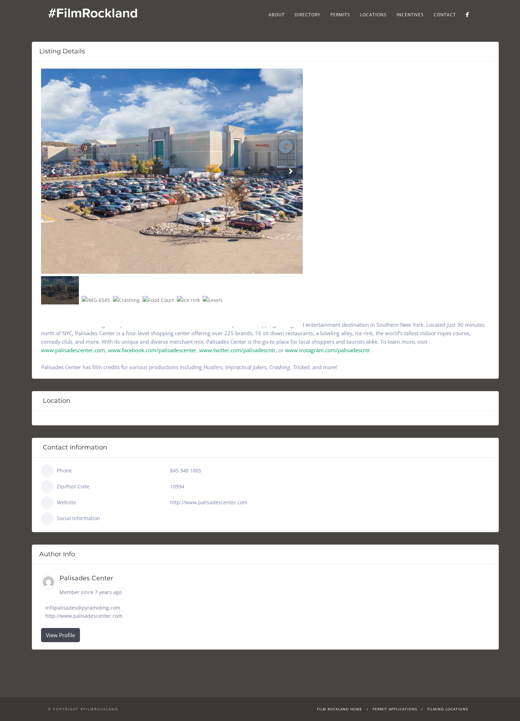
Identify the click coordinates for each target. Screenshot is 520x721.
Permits (340, 15)
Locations (373, 15)
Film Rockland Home (339, 709)
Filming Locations (447, 709)
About (276, 15)
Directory (307, 15)
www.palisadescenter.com (73, 350)
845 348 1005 (185, 470)
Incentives (410, 15)
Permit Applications (394, 709)
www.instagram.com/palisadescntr (327, 350)
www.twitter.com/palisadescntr (237, 350)
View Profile (60, 635)
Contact (445, 15)
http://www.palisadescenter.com (208, 502)
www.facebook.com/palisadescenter (152, 350)
